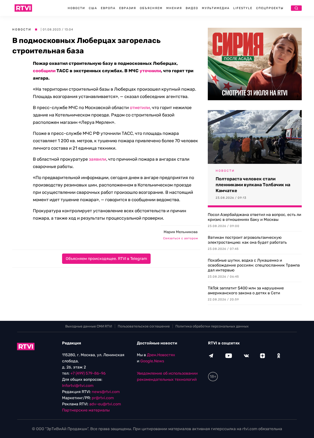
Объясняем (151, 8)
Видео (192, 8)
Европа (108, 8)
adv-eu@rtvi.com (105, 404)
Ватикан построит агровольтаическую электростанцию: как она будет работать (247, 240)
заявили (97, 159)
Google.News (152, 361)
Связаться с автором (180, 238)
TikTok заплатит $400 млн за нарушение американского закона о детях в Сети (246, 290)
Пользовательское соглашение (144, 326)
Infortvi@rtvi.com (77, 385)
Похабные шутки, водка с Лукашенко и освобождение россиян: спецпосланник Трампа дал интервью (254, 265)
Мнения (174, 8)
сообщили (44, 70)
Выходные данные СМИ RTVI (88, 326)
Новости (76, 8)
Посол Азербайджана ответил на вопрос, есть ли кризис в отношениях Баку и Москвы (254, 217)
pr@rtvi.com (103, 398)
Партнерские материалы (86, 410)
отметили (140, 107)
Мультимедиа (216, 8)
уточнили (150, 70)
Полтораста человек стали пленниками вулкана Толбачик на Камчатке (253, 184)
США (93, 8)
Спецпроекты (270, 8)
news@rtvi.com (106, 391)
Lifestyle (242, 8)
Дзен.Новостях (161, 355)
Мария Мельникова (180, 232)
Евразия (127, 8)
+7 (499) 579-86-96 (88, 373)
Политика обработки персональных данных (212, 326)
